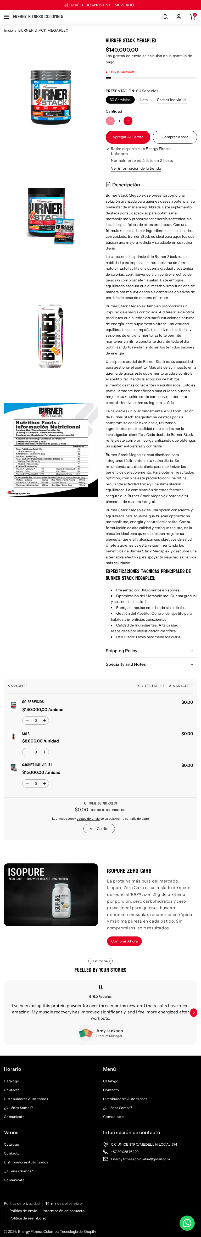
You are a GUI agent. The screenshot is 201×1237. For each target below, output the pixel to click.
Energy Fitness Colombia (38, 1231)
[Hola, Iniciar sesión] (179, 17)
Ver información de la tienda (136, 168)
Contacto (12, 1090)
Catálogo (11, 1081)
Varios (11, 1132)
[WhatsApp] (187, 1223)
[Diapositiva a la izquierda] (7, 1012)
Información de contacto (131, 1132)
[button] (7, 17)
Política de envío (23, 1210)
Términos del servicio (63, 1203)
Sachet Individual (171, 99)
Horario (12, 1069)
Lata (144, 99)
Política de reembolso (27, 1218)
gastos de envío (127, 55)
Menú (109, 1069)
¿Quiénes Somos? (18, 1108)
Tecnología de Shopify (78, 1231)
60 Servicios (120, 99)
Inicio (8, 30)
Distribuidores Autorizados (26, 1099)
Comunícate (14, 1116)
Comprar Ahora (124, 941)
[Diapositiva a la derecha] (193, 1012)
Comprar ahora (175, 137)
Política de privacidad (22, 1203)
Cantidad (114, 111)
